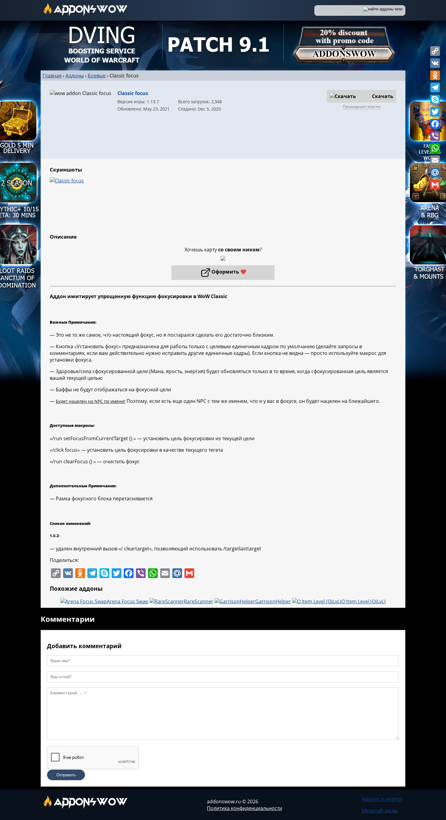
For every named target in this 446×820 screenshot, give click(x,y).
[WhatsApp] (435, 148)
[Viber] (435, 136)
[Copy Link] (435, 51)
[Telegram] (435, 87)
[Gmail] (435, 185)
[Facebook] (435, 124)
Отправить (66, 775)
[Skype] (435, 100)
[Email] (435, 160)
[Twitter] (435, 112)
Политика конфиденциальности (244, 808)
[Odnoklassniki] (435, 75)
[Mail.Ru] (435, 172)
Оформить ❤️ (228, 271)
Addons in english (382, 799)
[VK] (435, 63)
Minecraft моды (380, 810)
